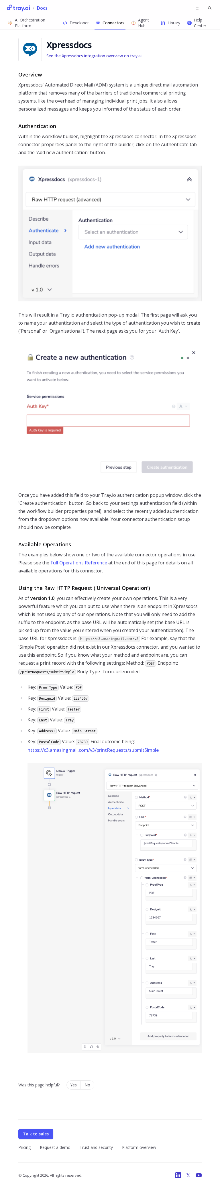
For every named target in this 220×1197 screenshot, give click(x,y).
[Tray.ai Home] (18, 8)
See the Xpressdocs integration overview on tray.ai (94, 55)
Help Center (200, 22)
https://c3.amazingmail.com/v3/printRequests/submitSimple (93, 750)
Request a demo (55, 1147)
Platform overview (139, 1147)
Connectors (113, 22)
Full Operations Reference (78, 563)
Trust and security (96, 1147)
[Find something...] (209, 8)
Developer (79, 22)
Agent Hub (143, 22)
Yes (73, 1085)
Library (174, 22)
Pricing (24, 1147)
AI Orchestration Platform (30, 22)
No (87, 1085)
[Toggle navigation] (197, 8)
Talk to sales (36, 1134)
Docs (42, 8)
